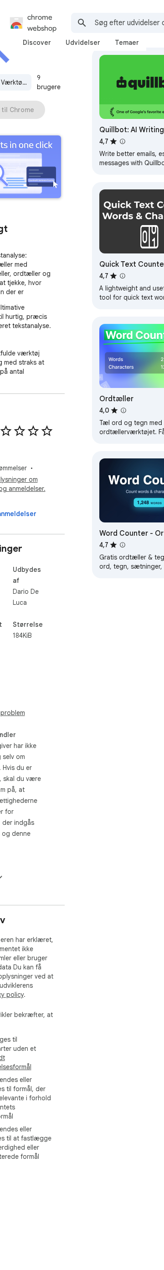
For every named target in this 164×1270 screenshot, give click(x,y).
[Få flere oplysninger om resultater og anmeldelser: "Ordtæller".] (123, 410)
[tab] (36, 42)
